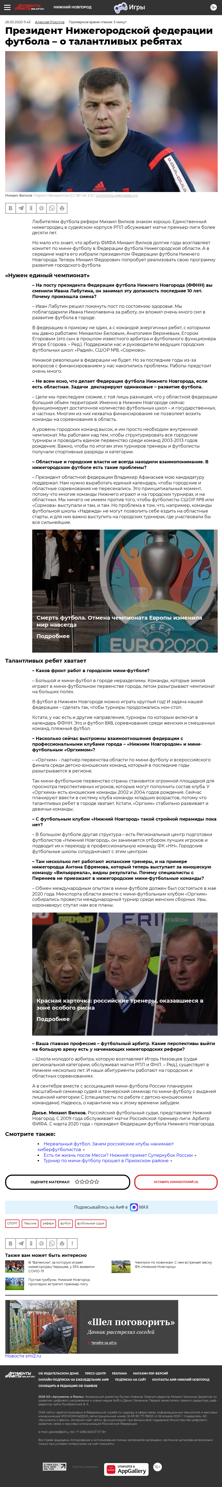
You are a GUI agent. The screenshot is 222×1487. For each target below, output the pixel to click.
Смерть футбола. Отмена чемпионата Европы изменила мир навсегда (119, 621)
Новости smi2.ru (23, 1356)
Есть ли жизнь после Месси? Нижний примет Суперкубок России (118, 1155)
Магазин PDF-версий (150, 1373)
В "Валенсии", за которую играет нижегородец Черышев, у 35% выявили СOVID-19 (61, 1266)
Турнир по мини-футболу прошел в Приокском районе (106, 1160)
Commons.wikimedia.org (117, 195)
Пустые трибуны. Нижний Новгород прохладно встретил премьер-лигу (59, 1282)
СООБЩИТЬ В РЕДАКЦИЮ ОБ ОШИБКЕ (67, 1386)
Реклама (119, 1373)
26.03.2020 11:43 (18, 22)
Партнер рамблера (85, 1466)
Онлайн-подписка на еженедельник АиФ (73, 1380)
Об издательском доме (58, 1373)
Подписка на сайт (130, 1380)
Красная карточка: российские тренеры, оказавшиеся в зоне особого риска (120, 1004)
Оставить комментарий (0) (176, 1182)
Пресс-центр (95, 1373)
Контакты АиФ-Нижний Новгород (180, 1380)
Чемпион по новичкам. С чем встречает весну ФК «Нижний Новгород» (173, 1264)
